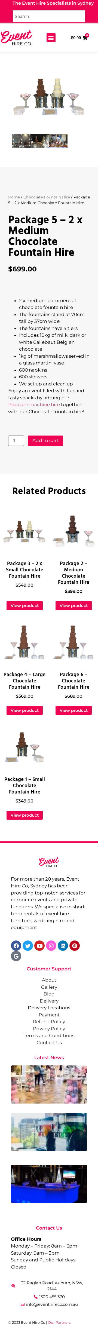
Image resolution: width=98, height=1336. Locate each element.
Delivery (49, 1001)
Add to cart (45, 440)
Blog (49, 994)
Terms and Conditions (49, 1035)
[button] (51, 37)
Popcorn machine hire (34, 404)
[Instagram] (51, 945)
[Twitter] (28, 945)
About (49, 980)
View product (25, 605)
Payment (49, 1015)
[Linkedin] (63, 945)
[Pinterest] (74, 945)
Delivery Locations (49, 1007)
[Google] (16, 956)
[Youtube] (39, 945)
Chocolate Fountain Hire (46, 197)
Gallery (49, 987)
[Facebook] (16, 945)
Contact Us (49, 1042)
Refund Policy (49, 1021)
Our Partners (59, 1322)
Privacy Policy (49, 1028)
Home (14, 197)
